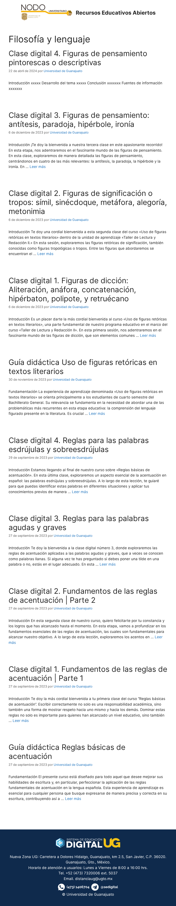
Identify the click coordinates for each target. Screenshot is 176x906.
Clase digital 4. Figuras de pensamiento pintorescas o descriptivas (78, 58)
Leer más (38, 167)
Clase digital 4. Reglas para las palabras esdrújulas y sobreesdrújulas (79, 445)
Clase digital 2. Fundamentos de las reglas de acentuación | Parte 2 (83, 595)
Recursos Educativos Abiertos (116, 12)
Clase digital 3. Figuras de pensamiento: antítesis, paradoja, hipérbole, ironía (79, 120)
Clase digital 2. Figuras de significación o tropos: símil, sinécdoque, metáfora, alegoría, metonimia (88, 202)
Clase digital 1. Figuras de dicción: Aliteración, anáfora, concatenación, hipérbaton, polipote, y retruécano (72, 289)
